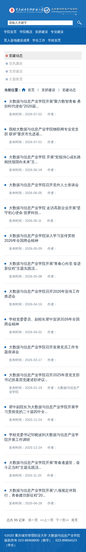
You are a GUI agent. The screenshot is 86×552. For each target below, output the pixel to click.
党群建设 (48, 90)
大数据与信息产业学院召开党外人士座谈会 (44, 185)
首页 (31, 90)
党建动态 (69, 90)
